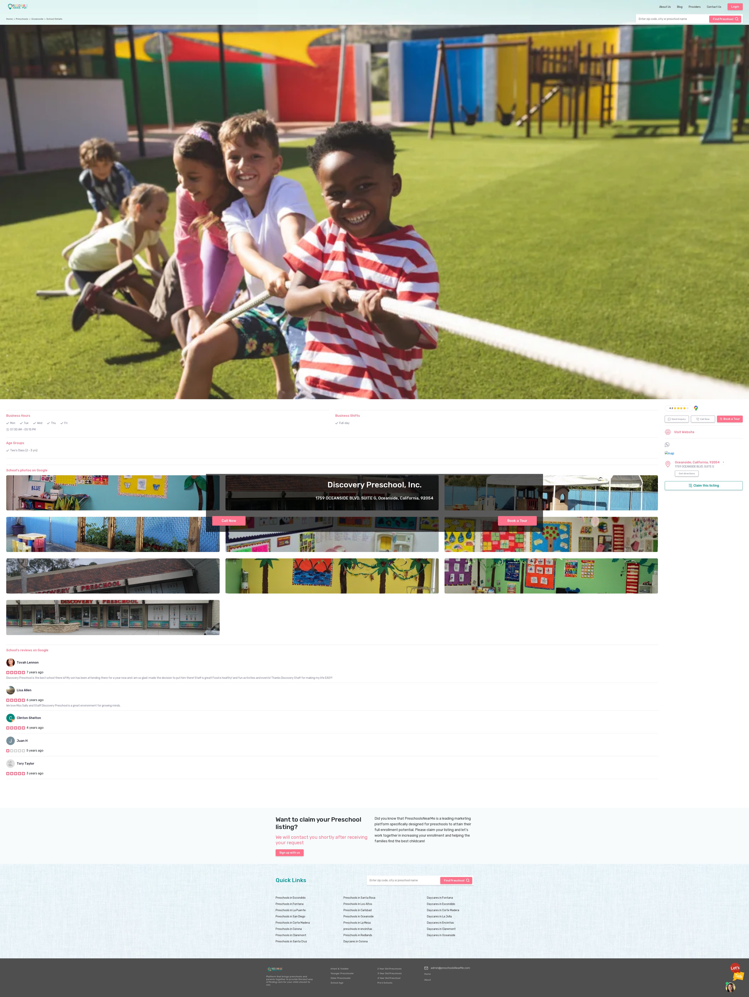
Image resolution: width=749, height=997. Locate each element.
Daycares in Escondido (441, 904)
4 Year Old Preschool (388, 978)
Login (735, 6)
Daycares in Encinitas (440, 922)
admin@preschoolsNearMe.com (450, 968)
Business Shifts (347, 416)
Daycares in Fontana (440, 897)
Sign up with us (289, 852)
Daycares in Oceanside (441, 935)
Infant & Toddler (340, 968)
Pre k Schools (384, 982)
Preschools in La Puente (291, 910)
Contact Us (714, 7)
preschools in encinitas (357, 929)
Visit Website (684, 432)
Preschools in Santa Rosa (359, 897)
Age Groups (15, 443)
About (427, 979)
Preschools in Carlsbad (357, 910)
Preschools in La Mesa (357, 922)
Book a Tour (517, 521)
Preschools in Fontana (290, 904)
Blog (679, 7)
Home (9, 19)
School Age (337, 982)
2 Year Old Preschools (389, 968)
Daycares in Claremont (441, 929)
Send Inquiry (679, 419)
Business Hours (18, 416)
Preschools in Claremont (291, 935)
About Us (665, 7)
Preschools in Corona (289, 929)
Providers (695, 7)
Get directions (687, 473)
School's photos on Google (26, 470)
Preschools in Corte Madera (293, 922)
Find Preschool (723, 19)
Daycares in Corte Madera (443, 910)
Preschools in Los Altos (357, 904)
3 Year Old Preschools (389, 973)
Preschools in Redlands (357, 935)
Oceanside (37, 19)
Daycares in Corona (355, 941)
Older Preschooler (341, 978)
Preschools (22, 19)
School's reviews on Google (27, 650)
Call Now (229, 521)
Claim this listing (706, 485)
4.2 (671, 408)
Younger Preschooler (342, 973)
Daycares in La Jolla (439, 916)
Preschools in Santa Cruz (291, 941)
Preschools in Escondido (291, 897)
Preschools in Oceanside (358, 916)
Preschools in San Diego (290, 916)
